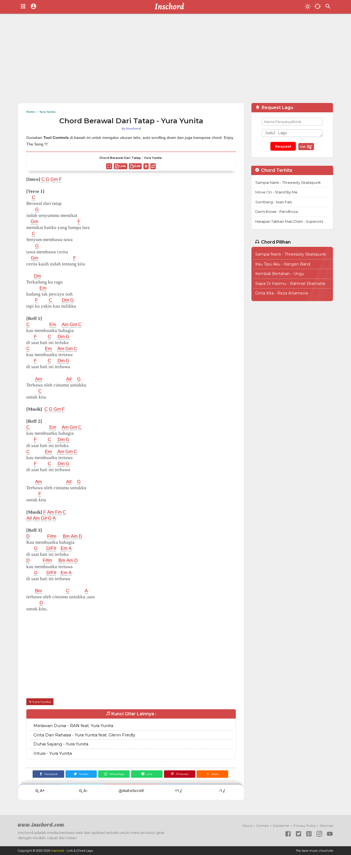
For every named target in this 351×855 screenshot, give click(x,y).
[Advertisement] (175, 60)
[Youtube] (329, 833)
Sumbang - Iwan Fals (273, 202)
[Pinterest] (308, 833)
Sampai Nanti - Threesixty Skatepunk (288, 182)
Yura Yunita (41, 702)
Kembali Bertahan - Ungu (279, 273)
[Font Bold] (146, 166)
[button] (212, 774)
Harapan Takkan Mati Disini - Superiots (289, 221)
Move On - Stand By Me (276, 192)
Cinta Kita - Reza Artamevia (281, 293)
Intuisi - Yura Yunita (52, 753)
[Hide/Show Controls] (153, 166)
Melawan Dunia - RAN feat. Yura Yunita (73, 725)
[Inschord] (171, 6)
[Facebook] (288, 833)
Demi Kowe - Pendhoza (276, 211)
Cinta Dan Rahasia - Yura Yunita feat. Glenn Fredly (84, 734)
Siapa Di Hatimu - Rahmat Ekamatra (290, 283)
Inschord (57, 851)
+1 (177, 790)
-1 (220, 790)
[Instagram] (319, 833)
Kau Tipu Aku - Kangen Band (282, 264)
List (303, 146)
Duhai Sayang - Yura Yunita (60, 744)
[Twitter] (298, 833)
